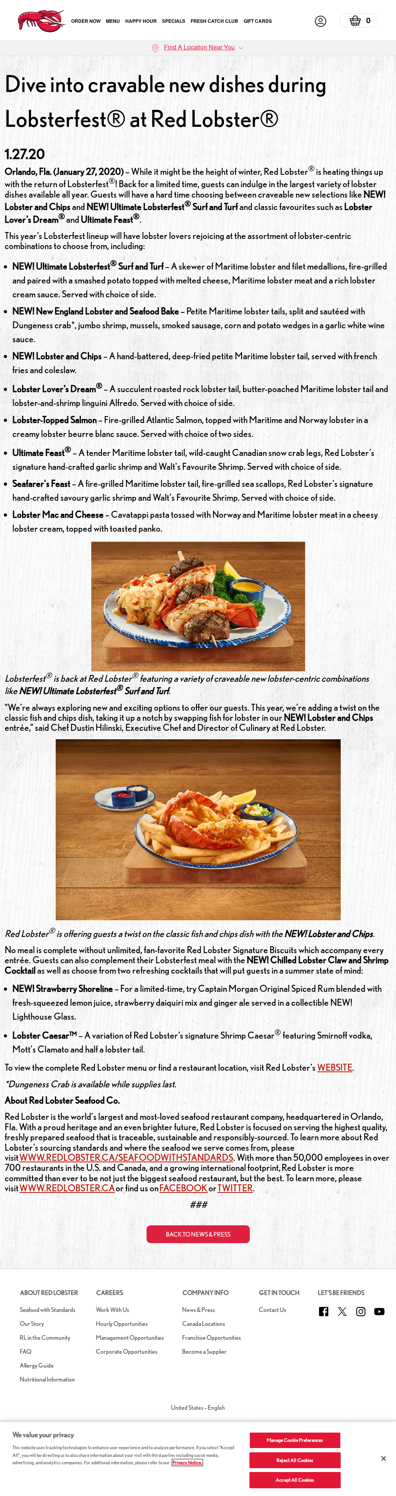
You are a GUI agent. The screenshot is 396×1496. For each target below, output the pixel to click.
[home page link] (42, 21)
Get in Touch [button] (279, 1292)
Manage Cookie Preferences (295, 1440)
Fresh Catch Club (214, 20)
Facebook (183, 1188)
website (334, 1067)
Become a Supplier (204, 1351)
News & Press (198, 1309)
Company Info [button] (206, 1292)
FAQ (25, 1351)
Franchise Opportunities (211, 1337)
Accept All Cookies (295, 1480)
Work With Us (112, 1309)
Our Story (32, 1323)
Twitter (235, 1188)
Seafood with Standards (47, 1309)
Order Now (86, 20)
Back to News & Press (198, 1234)
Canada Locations (203, 1323)
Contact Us (272, 1309)
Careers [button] (109, 1292)
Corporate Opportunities (126, 1351)
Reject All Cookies (295, 1460)
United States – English (198, 1407)
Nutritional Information (47, 1379)
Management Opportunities (130, 1337)
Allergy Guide (37, 1365)
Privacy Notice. (187, 1462)
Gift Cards (258, 20)
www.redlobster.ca (67, 1188)
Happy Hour (141, 20)
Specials (173, 20)
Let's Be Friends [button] (341, 1292)
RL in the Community (45, 1337)
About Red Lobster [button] (49, 1292)
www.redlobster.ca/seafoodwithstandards (126, 1157)
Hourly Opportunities (122, 1323)
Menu (113, 20)
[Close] (383, 1458)
